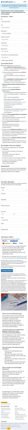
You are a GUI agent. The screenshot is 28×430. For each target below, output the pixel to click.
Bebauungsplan (4, 414)
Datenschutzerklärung (9, 258)
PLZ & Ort (3, 211)
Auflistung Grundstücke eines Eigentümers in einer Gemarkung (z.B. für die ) (15, 102)
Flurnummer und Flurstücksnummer (9, 55)
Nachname (3, 199)
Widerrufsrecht (20, 256)
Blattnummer (4, 49)
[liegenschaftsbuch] (9, 91)
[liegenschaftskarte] (6, 85)
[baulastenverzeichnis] (26, 129)
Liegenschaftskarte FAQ (21, 416)
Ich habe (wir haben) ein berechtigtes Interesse (13, 158)
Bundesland (4, 31)
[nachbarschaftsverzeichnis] (14, 139)
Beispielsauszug (18, 65)
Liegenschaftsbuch (5, 413)
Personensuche (4, 416)
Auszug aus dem (13, 129)
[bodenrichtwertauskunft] (6, 122)
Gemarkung (4, 43)
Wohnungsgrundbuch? (7, 60)
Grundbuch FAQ (19, 408)
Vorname (3, 193)
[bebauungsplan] (13, 116)
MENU (25, 1)
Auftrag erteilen (7, 270)
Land (2, 217)
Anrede (2, 187)
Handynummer (4, 229)
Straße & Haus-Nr (5, 37)
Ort (2, 19)
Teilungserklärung (5, 417)
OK (8, 428)
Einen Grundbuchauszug (11, 65)
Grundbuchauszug (5, 408)
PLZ (2, 25)
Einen (14, 67)
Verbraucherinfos (19, 417)
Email (2, 223)
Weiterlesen (4, 428)
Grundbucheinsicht (19, 419)
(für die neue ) (15, 94)
